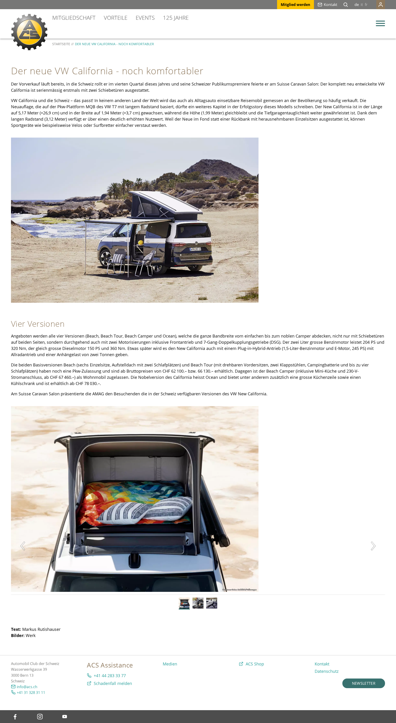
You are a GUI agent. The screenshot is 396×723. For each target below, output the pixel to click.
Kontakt (330, 4)
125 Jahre (176, 17)
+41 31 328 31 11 (31, 692)
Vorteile (115, 17)
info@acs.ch (27, 686)
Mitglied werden (295, 4)
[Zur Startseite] (29, 32)
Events (145, 17)
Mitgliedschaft (74, 17)
